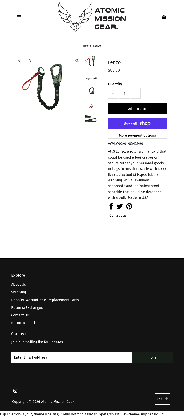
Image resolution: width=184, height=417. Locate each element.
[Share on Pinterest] (129, 207)
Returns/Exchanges (27, 307)
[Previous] (19, 60)
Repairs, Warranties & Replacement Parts (45, 300)
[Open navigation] (19, 17)
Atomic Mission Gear (57, 401)
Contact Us (20, 315)
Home (87, 45)
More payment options (137, 135)
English (162, 399)
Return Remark (23, 323)
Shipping (18, 292)
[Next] (30, 60)
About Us (18, 284)
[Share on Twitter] (119, 207)
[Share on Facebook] (111, 207)
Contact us (117, 216)
